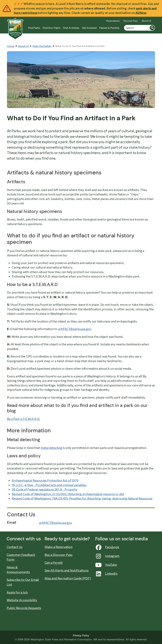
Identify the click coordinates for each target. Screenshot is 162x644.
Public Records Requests (24, 608)
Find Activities (71, 28)
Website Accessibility (22, 600)
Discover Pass (131, 20)
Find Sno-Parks (51, 28)
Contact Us (14, 547)
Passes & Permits (109, 28)
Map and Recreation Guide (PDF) (68, 578)
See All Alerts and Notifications (67, 570)
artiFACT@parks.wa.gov (74, 329)
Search (152, 27)
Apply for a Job (17, 592)
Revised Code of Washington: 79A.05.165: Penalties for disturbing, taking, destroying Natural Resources (82, 498)
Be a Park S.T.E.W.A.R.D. (23, 419)
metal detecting (51, 448)
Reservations (113, 20)
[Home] (15, 26)
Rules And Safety (41, 46)
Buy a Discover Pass (58, 555)
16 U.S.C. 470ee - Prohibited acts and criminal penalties (49, 485)
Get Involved (89, 28)
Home (10, 46)
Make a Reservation (58, 547)
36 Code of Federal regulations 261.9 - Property (44, 489)
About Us (146, 20)
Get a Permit (54, 562)
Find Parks (34, 28)
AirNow (140, 13)
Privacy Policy (81, 635)
